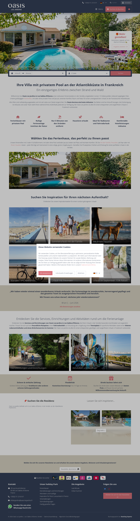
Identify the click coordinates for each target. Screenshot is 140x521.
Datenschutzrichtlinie (88, 265)
